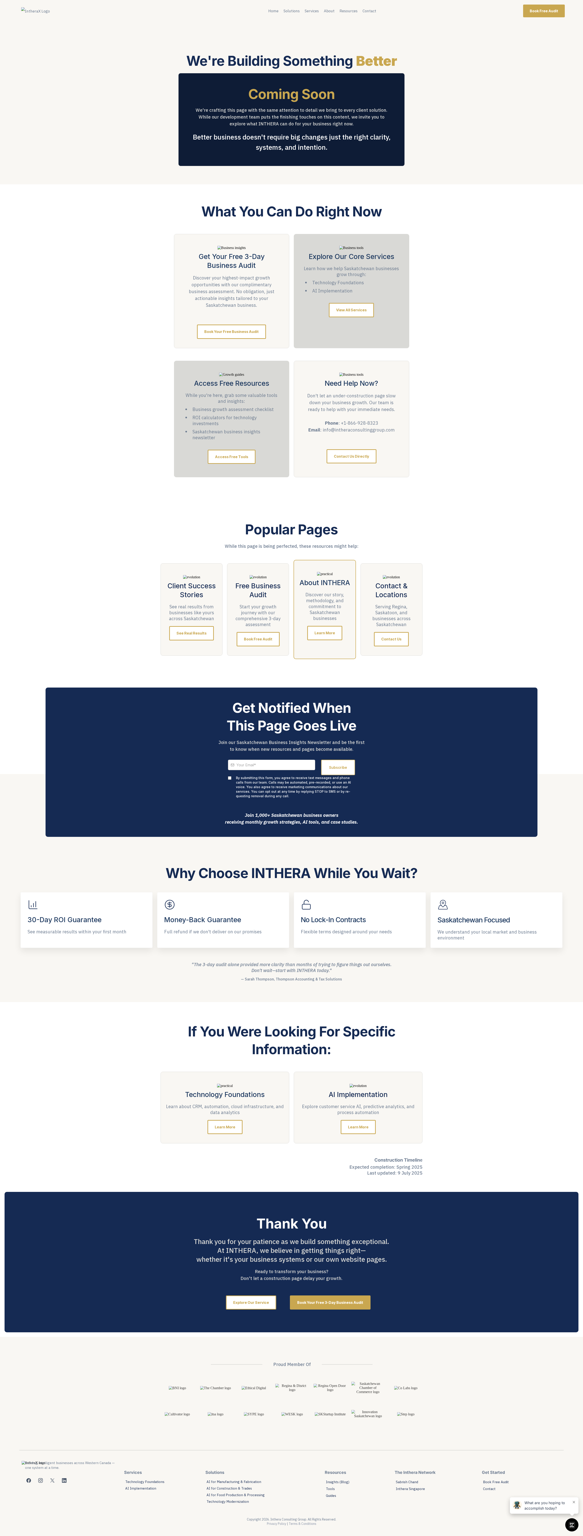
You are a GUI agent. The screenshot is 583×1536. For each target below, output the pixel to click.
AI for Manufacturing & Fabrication (234, 1482)
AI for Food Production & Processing (236, 1495)
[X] (52, 1480)
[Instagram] (40, 1480)
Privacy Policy (276, 1524)
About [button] (329, 10)
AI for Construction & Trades (229, 1488)
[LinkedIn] (64, 1480)
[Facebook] (29, 1480)
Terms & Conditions (302, 1524)
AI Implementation (140, 1488)
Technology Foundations (144, 1482)
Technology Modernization (228, 1501)
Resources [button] (349, 10)
